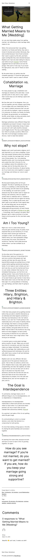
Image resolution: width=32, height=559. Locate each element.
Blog (3, 492)
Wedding (4, 494)
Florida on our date (23, 210)
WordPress (17, 555)
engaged (16, 62)
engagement (5, 501)
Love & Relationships (24, 492)
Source (25, 409)
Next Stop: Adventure (8, 3)
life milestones (19, 501)
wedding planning (11, 503)
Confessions (8, 492)
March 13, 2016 (6, 536)
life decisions (12, 501)
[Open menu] (29, 3)
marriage (26, 501)
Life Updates (14, 492)
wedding (4, 503)
